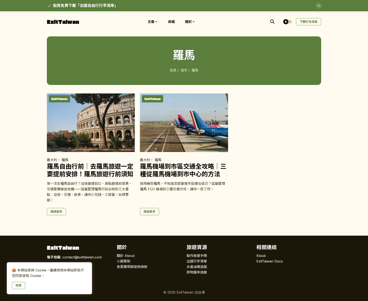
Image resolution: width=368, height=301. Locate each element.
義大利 (52, 160)
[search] (274, 22)
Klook (261, 256)
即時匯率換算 (197, 272)
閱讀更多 (56, 211)
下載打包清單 (309, 21)
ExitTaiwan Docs (269, 261)
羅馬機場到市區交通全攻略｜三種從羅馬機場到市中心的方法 (183, 170)
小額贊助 (123, 261)
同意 (19, 285)
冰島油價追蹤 (197, 267)
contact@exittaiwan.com (74, 257)
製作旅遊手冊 (197, 256)
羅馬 (65, 160)
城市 (184, 70)
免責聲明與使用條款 (132, 267)
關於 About (126, 256)
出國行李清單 (197, 261)
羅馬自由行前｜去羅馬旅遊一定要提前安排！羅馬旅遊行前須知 (90, 170)
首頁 (174, 70)
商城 (171, 22)
